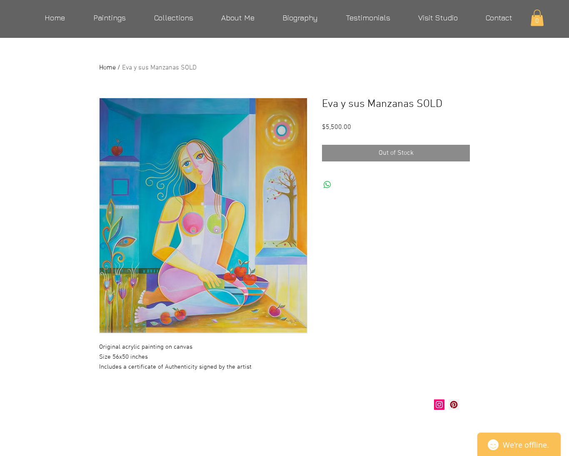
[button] (537, 18)
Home (107, 68)
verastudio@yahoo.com (144, 425)
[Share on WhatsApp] (327, 185)
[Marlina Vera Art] (454, 404)
